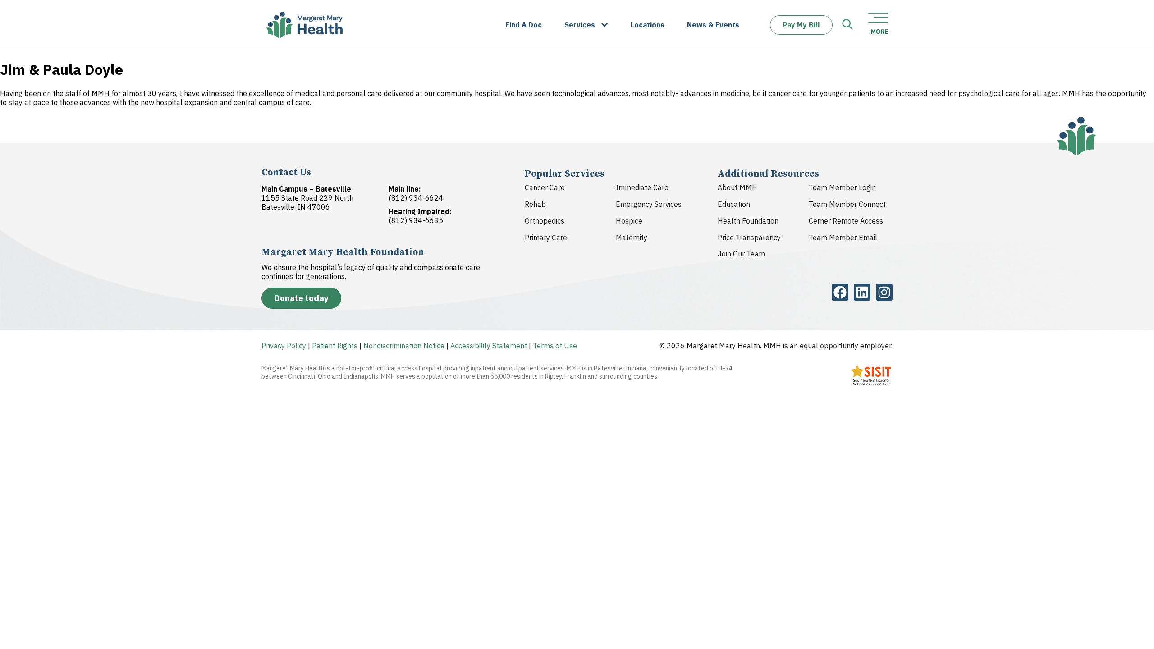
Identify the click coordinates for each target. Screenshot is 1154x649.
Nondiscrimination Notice (403, 345)
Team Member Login (842, 187)
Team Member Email (843, 237)
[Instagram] (884, 292)
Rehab (535, 204)
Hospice (629, 220)
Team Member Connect (847, 204)
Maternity (631, 237)
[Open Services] (604, 25)
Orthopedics (544, 220)
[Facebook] (840, 292)
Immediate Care (642, 187)
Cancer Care (545, 187)
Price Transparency (749, 237)
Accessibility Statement (488, 345)
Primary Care (546, 237)
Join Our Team (741, 253)
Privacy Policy (283, 345)
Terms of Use (555, 345)
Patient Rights (334, 345)
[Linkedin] (862, 292)
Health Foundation (748, 220)
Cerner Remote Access (846, 220)
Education (734, 204)
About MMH (737, 187)
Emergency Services (649, 204)
